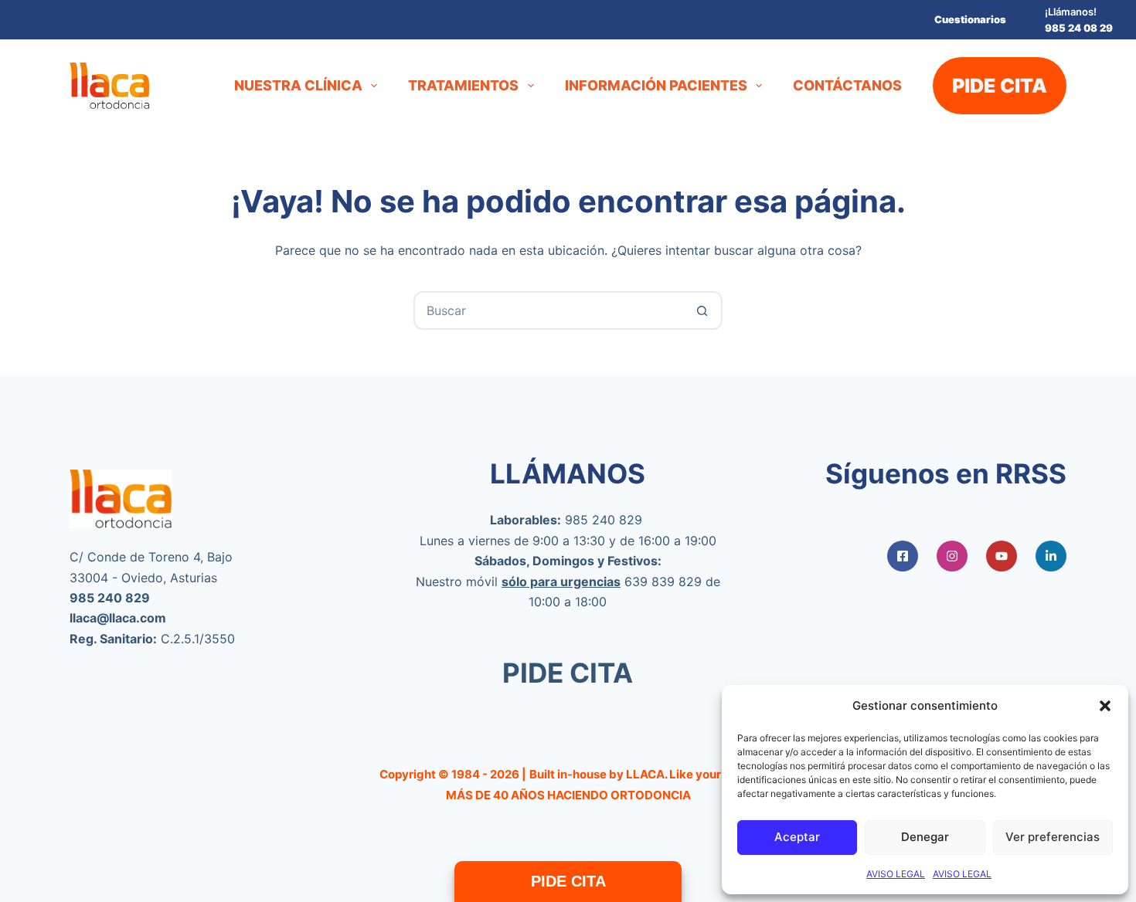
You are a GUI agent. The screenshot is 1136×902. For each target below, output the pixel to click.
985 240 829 (603, 519)
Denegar (925, 836)
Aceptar (797, 836)
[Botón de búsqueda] (701, 310)
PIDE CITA (999, 85)
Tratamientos (463, 85)
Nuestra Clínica (298, 85)
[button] (1105, 706)
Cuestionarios (970, 19)
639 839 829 (663, 581)
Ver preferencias (1052, 836)
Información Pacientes (656, 85)
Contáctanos (847, 85)
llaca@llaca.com (118, 618)
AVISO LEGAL (895, 874)
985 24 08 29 (1079, 28)
